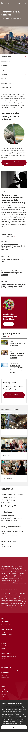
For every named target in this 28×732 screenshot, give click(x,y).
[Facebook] (2, 506)
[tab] (6, 410)
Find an (5, 627)
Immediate (6, 634)
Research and (7, 656)
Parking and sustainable (11, 670)
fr (15, 2)
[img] (5, 3)
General (5, 624)
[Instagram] (8, 506)
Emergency (7, 632)
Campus (5, 667)
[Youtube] (15, 505)
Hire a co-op (6, 629)
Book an (5, 677)
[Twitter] (5, 506)
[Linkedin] (12, 506)
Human (6, 653)
